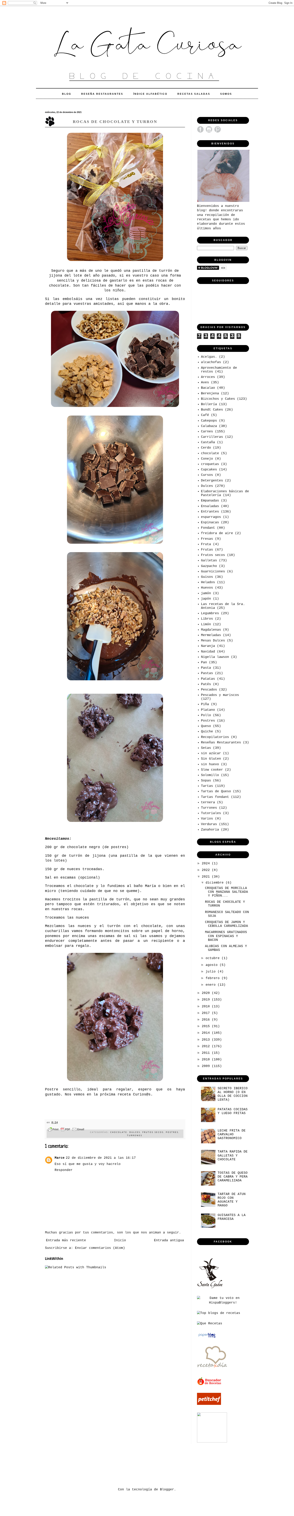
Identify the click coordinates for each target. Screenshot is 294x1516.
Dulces (134, 1132)
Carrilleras (212, 437)
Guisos (207, 577)
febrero (214, 978)
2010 (207, 1059)
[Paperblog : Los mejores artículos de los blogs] (207, 1338)
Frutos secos (153, 1132)
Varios (207, 818)
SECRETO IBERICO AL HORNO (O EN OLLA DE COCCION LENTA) (233, 1094)
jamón (206, 593)
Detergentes (212, 480)
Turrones (134, 1135)
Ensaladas (210, 506)
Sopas (206, 780)
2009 (207, 1066)
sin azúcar (211, 753)
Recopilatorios (215, 737)
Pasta (206, 668)
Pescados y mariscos (220, 695)
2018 (207, 1006)
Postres (172, 1132)
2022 (207, 870)
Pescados (209, 690)
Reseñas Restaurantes (221, 742)
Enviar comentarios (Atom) (100, 1248)
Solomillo (210, 775)
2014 (207, 1033)
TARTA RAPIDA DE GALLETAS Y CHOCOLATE (233, 1155)
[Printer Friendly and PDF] (66, 1130)
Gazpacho (209, 566)
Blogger (167, 1489)
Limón (206, 624)
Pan (204, 662)
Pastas (207, 673)
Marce (60, 1158)
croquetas (210, 464)
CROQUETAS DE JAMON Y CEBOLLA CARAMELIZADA (226, 924)
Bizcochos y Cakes (218, 399)
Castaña (208, 442)
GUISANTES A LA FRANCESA (232, 1217)
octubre (214, 958)
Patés (206, 684)
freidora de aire (217, 533)
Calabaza (209, 426)
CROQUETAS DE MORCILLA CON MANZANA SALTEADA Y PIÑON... (226, 892)
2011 (207, 1053)
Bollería (209, 404)
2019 (207, 1000)
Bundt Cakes (212, 410)
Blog (66, 94)
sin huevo (210, 764)
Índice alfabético (150, 94)
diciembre (216, 883)
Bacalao (208, 388)
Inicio (120, 1240)
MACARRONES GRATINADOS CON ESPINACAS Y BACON (226, 936)
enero (212, 985)
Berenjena (210, 393)
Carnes (207, 431)
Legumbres (210, 613)
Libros (207, 619)
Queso (206, 726)
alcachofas (211, 362)
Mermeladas (211, 635)
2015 (207, 1026)
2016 (207, 1020)
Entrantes (210, 511)
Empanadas (210, 500)
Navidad (208, 651)
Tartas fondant (215, 797)
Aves (205, 382)
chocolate (118, 1132)
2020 (207, 993)
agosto (213, 965)
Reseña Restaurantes (102, 94)
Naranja (208, 646)
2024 (207, 863)
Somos (226, 94)
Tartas (207, 786)
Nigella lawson (215, 657)
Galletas (209, 560)
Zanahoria (210, 829)
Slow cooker (212, 770)
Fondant (208, 528)
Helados (208, 582)
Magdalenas (211, 630)
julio (212, 971)
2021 (207, 877)
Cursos (207, 475)
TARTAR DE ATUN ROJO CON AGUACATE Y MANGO (232, 1200)
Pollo (206, 715)
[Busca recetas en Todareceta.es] (218, 1313)
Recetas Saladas (193, 94)
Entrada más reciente (66, 1240)
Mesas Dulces (213, 640)
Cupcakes (209, 469)
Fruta (206, 544)
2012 (207, 1046)
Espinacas (210, 522)
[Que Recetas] (209, 1323)
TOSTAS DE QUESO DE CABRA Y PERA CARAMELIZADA (233, 1176)
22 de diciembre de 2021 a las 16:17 (101, 1158)
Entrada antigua (169, 1240)
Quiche (207, 731)
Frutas (207, 550)
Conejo (207, 459)
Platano (208, 710)
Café (205, 415)
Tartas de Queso (216, 791)
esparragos (211, 517)
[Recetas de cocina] (209, 1384)
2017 (207, 1013)
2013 (207, 1040)
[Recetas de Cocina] (212, 1369)
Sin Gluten (211, 759)
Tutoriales (211, 813)
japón (206, 599)
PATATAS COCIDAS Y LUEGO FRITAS (233, 1111)
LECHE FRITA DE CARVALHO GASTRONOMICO (232, 1134)
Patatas (208, 679)
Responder (64, 1170)
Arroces (208, 377)
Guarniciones (213, 571)
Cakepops (209, 421)
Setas (206, 748)
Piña (205, 704)
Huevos (207, 588)
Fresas (207, 539)
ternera (208, 802)
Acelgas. (209, 357)
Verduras (209, 824)
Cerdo (206, 448)
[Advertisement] (118, 1465)
